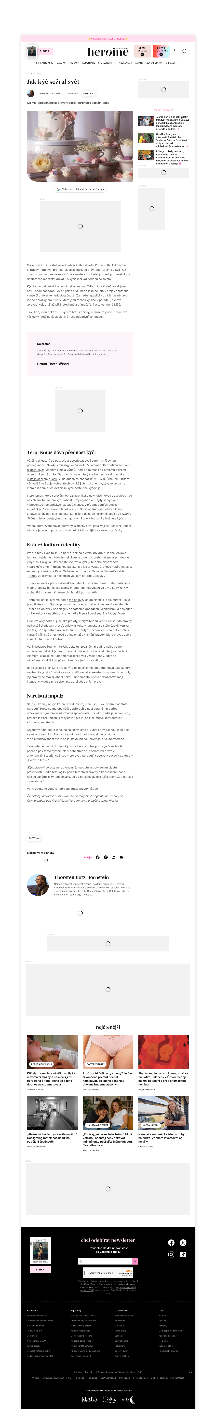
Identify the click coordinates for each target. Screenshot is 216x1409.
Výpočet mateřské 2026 (38, 1351)
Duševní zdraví (122, 1351)
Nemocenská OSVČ (36, 1341)
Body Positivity (95, 1064)
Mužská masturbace (80, 1330)
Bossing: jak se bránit (81, 1356)
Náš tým (162, 1320)
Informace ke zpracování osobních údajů (115, 1372)
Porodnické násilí (41, 1064)
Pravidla (89, 1372)
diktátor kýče (36, 470)
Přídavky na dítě (34, 1330)
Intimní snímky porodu (81, 1325)
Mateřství (119, 1325)
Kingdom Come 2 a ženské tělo (85, 1351)
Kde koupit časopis (168, 1336)
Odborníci (93, 286)
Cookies (78, 1372)
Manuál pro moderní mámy (171, 1330)
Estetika (88, 93)
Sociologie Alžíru (113, 613)
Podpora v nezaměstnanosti (40, 1320)
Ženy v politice (122, 1356)
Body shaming (121, 1341)
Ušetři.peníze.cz (108, 1378)
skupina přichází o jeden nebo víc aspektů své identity (91, 604)
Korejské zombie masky (82, 1341)
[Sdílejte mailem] (121, 857)
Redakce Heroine (35, 1089)
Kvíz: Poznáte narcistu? (82, 1346)
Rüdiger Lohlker (102, 509)
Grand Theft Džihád (53, 364)
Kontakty (163, 1325)
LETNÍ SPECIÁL (142, 49)
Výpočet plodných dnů (37, 1315)
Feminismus (120, 1330)
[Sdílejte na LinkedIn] (113, 857)
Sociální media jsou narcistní (110, 713)
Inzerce (162, 1315)
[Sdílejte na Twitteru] (106, 857)
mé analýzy (76, 600)
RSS (140, 1372)
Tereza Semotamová (37, 1146)
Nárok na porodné (35, 1325)
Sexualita (119, 1336)
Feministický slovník (168, 1351)
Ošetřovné (32, 1336)
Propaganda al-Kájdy (88, 500)
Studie (31, 704)
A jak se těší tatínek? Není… (84, 1315)
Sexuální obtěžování (124, 1315)
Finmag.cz (79, 1378)
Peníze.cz (92, 1378)
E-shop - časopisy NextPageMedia (167, 1378)
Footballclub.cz (140, 1378)
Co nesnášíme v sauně (81, 1336)
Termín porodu (33, 1346)
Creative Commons (74, 800)
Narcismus (120, 1320)
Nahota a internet (97, 1125)
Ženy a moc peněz (161, 49)
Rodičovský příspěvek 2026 (40, 1356)
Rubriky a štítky (166, 1346)
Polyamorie (120, 1346)
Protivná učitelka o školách (84, 1320)
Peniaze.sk (124, 1378)
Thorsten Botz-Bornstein (81, 877)
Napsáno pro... (151, 1125)
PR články (163, 1341)
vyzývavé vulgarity (112, 483)
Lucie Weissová (145, 1146)
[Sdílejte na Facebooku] (98, 857)
